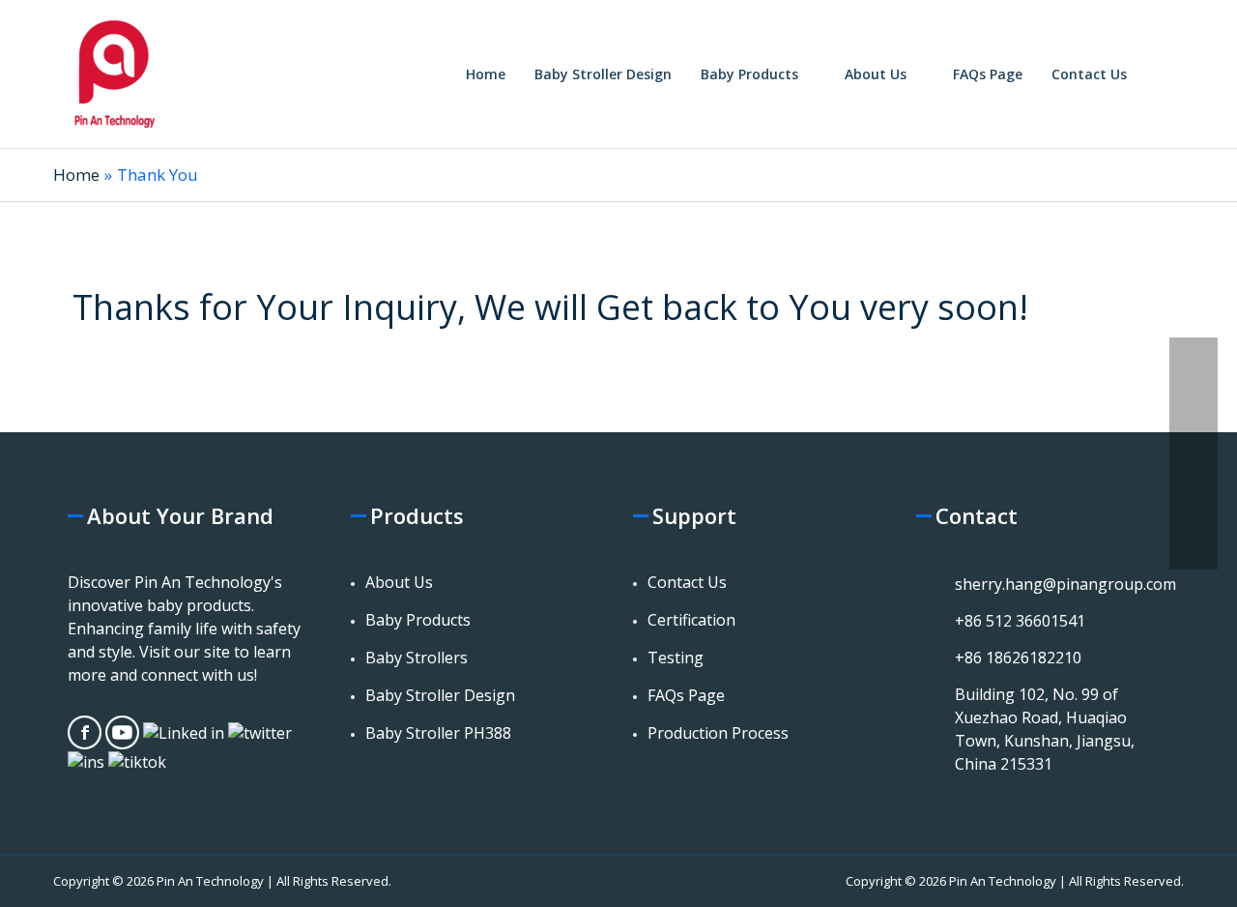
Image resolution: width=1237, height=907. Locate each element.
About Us (399, 582)
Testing (675, 657)
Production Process (718, 733)
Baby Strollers (416, 657)
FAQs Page (686, 695)
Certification (691, 619)
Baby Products (418, 619)
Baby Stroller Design (440, 695)
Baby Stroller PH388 (438, 733)
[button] (1162, 73)
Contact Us (687, 582)
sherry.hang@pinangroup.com (1065, 584)
